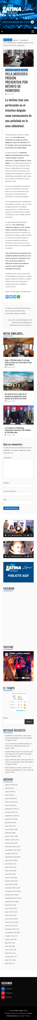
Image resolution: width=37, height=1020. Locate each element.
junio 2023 (8, 908)
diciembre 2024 (10, 847)
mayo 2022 (9, 950)
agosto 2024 (9, 860)
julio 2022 (8, 943)
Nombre (6, 483)
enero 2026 (9, 805)
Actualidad (9, 70)
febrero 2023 (9, 922)
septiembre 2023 (11, 898)
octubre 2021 (10, 956)
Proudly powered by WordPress (15, 1013)
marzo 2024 (9, 877)
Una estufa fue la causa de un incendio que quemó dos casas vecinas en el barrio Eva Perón (16, 396)
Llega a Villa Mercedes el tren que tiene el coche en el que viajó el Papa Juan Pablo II (18, 362)
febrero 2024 (9, 881)
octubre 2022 (10, 936)
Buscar (5, 718)
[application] (18, 528)
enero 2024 (9, 884)
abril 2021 (8, 963)
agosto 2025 (9, 819)
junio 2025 (8, 826)
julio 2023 (8, 905)
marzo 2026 (9, 798)
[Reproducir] (6, 535)
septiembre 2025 (11, 816)
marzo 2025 (9, 836)
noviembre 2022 (11, 932)
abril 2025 (8, 833)
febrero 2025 (9, 840)
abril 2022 (8, 953)
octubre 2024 (10, 853)
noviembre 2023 (11, 891)
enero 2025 (9, 843)
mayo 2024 (9, 871)
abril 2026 (8, 795)
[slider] (17, 535)
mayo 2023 (9, 912)
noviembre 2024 (11, 850)
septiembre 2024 (11, 857)
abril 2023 (8, 915)
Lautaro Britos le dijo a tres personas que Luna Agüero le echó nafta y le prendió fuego (19, 754)
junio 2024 (8, 867)
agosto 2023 (9, 901)
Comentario (7, 458)
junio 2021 (8, 960)
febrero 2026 (9, 802)
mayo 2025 (9, 829)
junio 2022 (8, 946)
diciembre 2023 (10, 888)
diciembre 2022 (10, 929)
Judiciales (24, 70)
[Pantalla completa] (31, 535)
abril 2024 (8, 874)
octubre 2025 (10, 812)
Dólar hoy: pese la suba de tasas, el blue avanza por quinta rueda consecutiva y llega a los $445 (18, 310)
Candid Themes (24, 1016)
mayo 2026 (9, 792)
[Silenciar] (28, 535)
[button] (18, 528)
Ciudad (17, 70)
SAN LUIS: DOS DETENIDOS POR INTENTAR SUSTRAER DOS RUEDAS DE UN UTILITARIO (20, 322)
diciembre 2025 (10, 809)
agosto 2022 (9, 939)
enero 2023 (9, 926)
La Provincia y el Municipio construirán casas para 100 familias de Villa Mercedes (18, 430)
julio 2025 (8, 822)
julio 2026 (8, 788)
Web (5, 499)
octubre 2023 (10, 895)
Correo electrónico (10, 491)
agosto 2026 (9, 785)
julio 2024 (8, 864)
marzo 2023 (9, 919)
